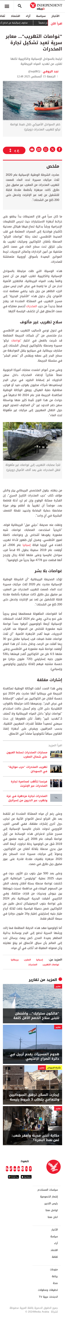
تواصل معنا (52, 1210)
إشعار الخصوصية (49, 1197)
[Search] (19, 6)
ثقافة (55, 1257)
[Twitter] (26, 1168)
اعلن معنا (53, 1217)
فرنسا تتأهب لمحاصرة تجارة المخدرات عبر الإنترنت (29, 783)
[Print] (32, 149)
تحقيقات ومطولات (48, 1290)
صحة (55, 1283)
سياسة (41, 15)
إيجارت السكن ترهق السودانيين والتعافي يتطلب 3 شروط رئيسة (34, 1097)
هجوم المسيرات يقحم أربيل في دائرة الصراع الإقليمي (34, 1056)
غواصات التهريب (50, 964)
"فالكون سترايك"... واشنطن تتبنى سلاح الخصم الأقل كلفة (36, 1015)
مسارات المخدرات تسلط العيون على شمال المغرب (26, 754)
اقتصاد (15, 15)
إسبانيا (27, 545)
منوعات (54, 1270)
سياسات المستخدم (48, 1190)
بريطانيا (15, 959)
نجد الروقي (50, 71)
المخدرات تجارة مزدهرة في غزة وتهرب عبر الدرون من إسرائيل (26, 798)
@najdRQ (34, 71)
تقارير (34, 979)
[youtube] (19, 1168)
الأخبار (55, 15)
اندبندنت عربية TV (48, 1297)
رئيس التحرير (51, 1204)
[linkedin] (15, 1168)
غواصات (16, 340)
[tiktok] (11, 1168)
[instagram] (22, 1168)
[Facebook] (30, 1168)
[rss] (7, 1168)
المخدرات (31, 306)
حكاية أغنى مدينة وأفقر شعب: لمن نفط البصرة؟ (35, 1137)
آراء (28, 15)
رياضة (55, 1276)
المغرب (27, 959)
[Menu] (7, 6)
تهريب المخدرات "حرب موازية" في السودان (27, 769)
